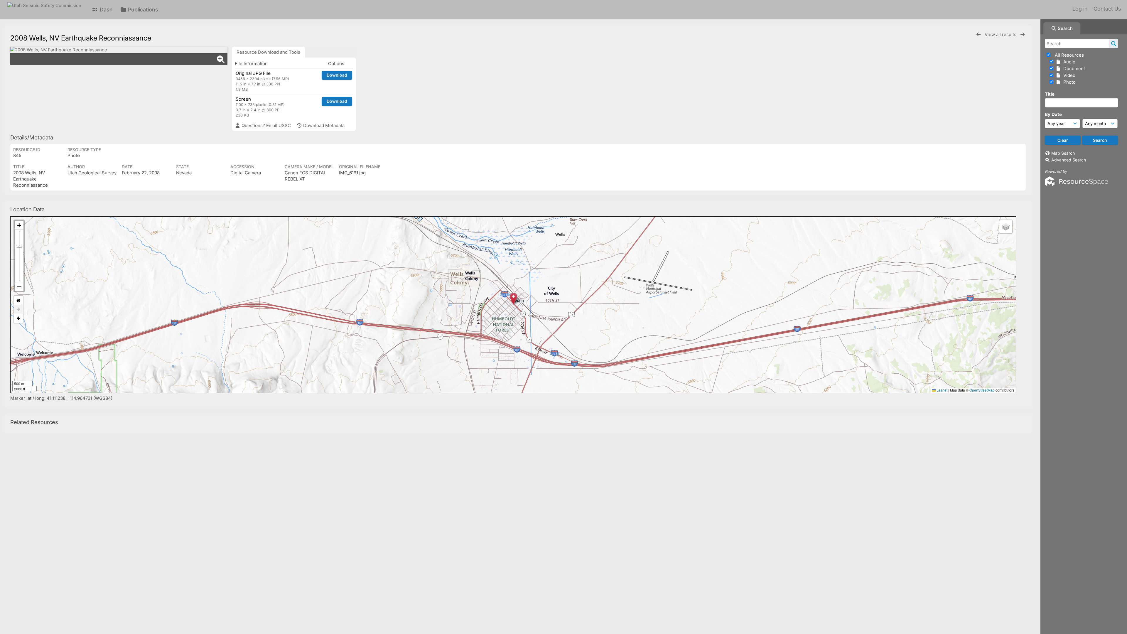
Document (1073, 68)
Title (1050, 94)
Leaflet (941, 389)
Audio (1068, 62)
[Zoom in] (19, 225)
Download (337, 74)
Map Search (1063, 153)
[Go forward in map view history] (18, 309)
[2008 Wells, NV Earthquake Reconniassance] (118, 50)
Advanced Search (1068, 159)
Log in (1079, 9)
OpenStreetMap (982, 389)
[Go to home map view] (18, 300)
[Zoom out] (19, 286)
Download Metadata (323, 125)
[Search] (1113, 43)
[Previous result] (978, 34)
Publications (142, 9)
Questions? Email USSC (265, 125)
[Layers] (1005, 226)
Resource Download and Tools (268, 52)
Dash (105, 9)
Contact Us (1107, 9)
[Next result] (1022, 34)
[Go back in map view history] (18, 318)
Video (1068, 75)
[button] (513, 299)
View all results (1001, 34)
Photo (1068, 82)
